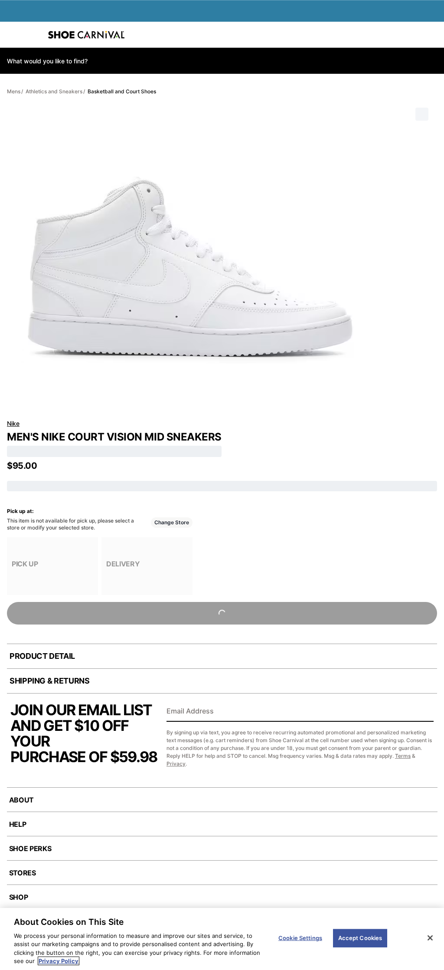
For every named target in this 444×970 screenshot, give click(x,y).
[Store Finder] (33, 34)
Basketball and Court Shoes (122, 91)
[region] (222, 939)
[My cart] (432, 34)
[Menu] (13, 35)
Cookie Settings (300, 937)
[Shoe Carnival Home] (86, 35)
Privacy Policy (58, 960)
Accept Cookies (360, 937)
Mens (13, 91)
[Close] (430, 937)
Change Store (171, 522)
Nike (13, 423)
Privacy (176, 763)
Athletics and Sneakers (54, 91)
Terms (403, 756)
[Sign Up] (424, 711)
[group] (52, 566)
